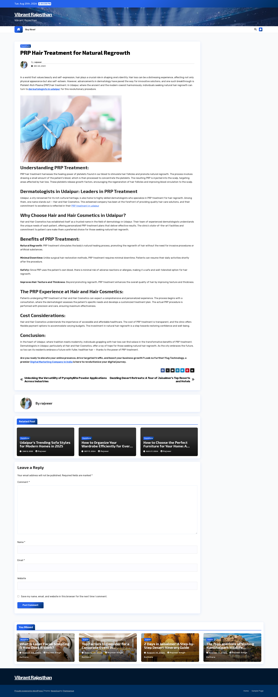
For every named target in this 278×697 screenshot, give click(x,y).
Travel (85, 640)
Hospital (24, 640)
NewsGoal (55, 691)
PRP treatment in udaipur (85, 205)
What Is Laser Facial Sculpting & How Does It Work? (44, 646)
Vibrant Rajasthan (33, 14)
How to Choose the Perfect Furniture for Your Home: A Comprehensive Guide (165, 446)
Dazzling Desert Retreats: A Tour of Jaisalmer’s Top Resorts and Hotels (150, 379)
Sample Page (258, 691)
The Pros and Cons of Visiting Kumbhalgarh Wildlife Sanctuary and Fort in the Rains (232, 647)
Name (21, 542)
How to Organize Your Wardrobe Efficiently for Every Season (107, 446)
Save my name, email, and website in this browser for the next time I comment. (64, 596)
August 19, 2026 (94, 653)
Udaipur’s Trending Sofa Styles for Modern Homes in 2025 (45, 444)
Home (246, 691)
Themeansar (68, 691)
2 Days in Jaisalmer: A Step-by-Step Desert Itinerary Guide (169, 646)
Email (21, 560)
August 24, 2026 (32, 653)
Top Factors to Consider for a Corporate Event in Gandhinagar (105, 647)
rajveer (38, 62)
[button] (255, 29)
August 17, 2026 (218, 653)
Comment (23, 482)
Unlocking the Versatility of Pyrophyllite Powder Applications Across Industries (65, 379)
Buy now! (30, 29)
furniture (25, 46)
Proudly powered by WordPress (28, 691)
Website (21, 578)
